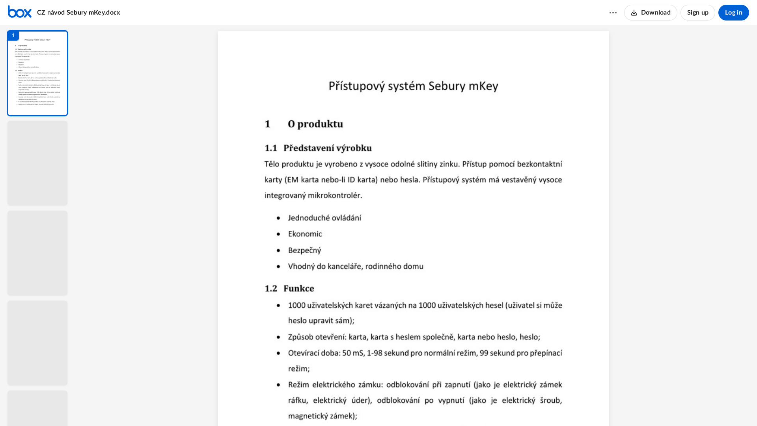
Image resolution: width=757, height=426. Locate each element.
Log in (733, 12)
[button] (37, 73)
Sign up (698, 12)
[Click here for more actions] (613, 13)
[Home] (20, 12)
